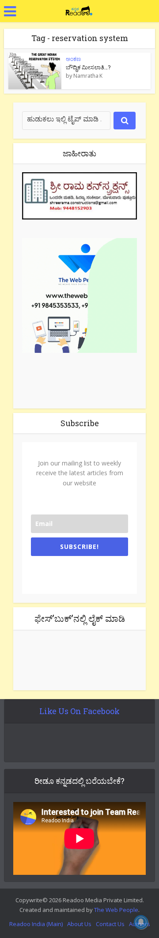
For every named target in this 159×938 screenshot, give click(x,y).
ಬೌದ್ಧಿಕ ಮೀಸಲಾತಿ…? (88, 67)
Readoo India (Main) (36, 924)
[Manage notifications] (141, 922)
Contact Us (110, 924)
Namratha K (87, 75)
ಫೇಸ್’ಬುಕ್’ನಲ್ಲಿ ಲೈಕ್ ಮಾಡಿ (79, 618)
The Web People (116, 910)
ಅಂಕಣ (73, 59)
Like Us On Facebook (79, 711)
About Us (79, 924)
